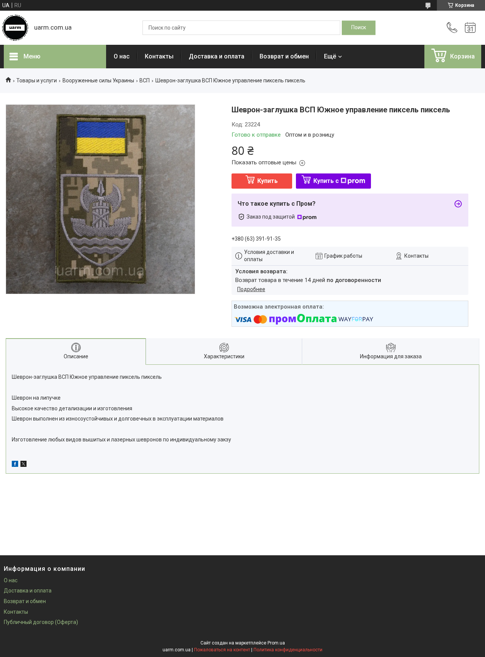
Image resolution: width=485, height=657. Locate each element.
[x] (23, 465)
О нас (122, 56)
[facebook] (15, 465)
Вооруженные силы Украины (98, 80)
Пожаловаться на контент (222, 649)
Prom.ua (276, 643)
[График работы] (470, 27)
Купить (267, 180)
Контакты (159, 56)
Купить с (326, 180)
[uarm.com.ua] (15, 27)
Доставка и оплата (216, 56)
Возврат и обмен (284, 56)
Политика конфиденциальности (287, 649)
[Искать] (358, 27)
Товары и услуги (36, 80)
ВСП (144, 80)
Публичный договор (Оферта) (41, 622)
